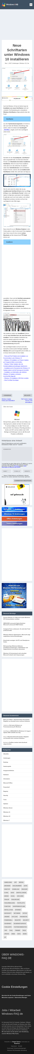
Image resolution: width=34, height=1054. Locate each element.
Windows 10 (22, 63)
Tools (5, 799)
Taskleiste (7, 927)
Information (6, 778)
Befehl (21, 882)
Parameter (23, 916)
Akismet (16, 466)
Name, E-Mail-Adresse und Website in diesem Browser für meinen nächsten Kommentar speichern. (16, 476)
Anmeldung (8, 882)
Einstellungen (21, 892)
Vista (19, 933)
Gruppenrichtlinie (19, 906)
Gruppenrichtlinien (8, 770)
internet (18, 909)
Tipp (5, 930)
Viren (13, 933)
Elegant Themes (16, 1041)
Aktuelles (6, 754)
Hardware (6, 774)
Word (25, 933)
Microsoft (7, 913)
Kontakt (20, 1046)
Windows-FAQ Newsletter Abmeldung (17, 1050)
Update (6, 933)
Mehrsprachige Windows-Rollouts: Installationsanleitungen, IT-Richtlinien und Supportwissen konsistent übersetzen (15, 647)
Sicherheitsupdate (20, 923)
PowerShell (8, 920)
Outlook (15, 916)
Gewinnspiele (7, 766)
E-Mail (6, 892)
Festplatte (21, 903)
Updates (5, 803)
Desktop (5, 762)
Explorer (20, 896)
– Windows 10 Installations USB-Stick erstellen (16, 378)
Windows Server (7, 808)
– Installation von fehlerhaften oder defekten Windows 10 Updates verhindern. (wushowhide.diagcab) (15, 374)
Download (15, 889)
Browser (7, 885)
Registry (5, 791)
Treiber (17, 930)
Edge (12, 892)
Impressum (14, 1046)
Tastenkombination (20, 927)
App (15, 882)
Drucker (24, 889)
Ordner (6, 916)
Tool (11, 930)
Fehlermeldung (9, 903)
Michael (17, 419)
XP (5, 937)
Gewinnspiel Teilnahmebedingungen (16, 1048)
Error (6, 896)
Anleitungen (16, 63)
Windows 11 (6, 812)
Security (5, 795)
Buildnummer (17, 885)
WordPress (17, 1043)
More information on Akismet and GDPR (14, 466)
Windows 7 (6, 820)
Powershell (6, 787)
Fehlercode (15, 899)
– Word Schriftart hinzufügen (11, 380)
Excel (13, 896)
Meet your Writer (8, 719)
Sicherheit (7, 923)
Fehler (6, 899)
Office (25, 913)
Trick (24, 930)
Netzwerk (17, 913)
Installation (8, 909)
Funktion (7, 906)
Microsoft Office (7, 783)
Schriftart (6, 129)
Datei (25, 885)
